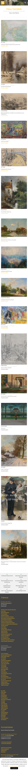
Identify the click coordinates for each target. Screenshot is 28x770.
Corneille (3, 702)
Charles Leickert (4, 625)
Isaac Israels (3, 665)
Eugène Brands (4, 698)
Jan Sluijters (3, 675)
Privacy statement (5, 749)
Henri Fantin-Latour (5, 656)
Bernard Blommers (5, 612)
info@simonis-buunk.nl (6, 738)
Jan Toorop (3, 679)
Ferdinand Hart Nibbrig (6, 660)
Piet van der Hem (4, 662)
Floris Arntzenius (4, 653)
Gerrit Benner (4, 695)
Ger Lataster (3, 709)
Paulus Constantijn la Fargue (7, 616)
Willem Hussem (4, 708)
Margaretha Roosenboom (6, 634)
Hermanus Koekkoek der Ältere (7, 622)
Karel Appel (3, 692)
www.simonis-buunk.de (6, 757)
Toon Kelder (3, 666)
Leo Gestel (3, 659)
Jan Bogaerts (4, 696)
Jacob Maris (3, 627)
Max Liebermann (4, 669)
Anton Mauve (4, 628)
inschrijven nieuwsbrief (6, 742)
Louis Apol (3, 611)
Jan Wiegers (3, 719)
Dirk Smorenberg (4, 676)
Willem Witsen (4, 682)
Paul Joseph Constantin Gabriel (7, 618)
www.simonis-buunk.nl (6, 737)
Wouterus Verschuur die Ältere (7, 639)
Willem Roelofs (4, 632)
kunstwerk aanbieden (6, 743)
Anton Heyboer (4, 706)
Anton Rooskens (4, 718)
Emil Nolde (3, 715)
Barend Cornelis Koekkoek (6, 621)
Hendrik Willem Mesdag (6, 629)
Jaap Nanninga (4, 713)
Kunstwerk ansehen (4, 45)
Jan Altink (3, 690)
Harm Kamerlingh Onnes (6, 673)
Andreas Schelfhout (5, 635)
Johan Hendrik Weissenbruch (7, 641)
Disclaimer (3, 752)
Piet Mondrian (4, 672)
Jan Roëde (3, 716)
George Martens (4, 712)
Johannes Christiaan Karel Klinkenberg (9, 624)
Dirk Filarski (3, 657)
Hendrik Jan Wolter (5, 683)
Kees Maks (3, 670)
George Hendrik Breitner (6, 655)
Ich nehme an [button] (14, 768)
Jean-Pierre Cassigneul (6, 699)
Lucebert (3, 711)
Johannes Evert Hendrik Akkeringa (8, 609)
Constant (3, 700)
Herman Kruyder (4, 667)
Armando (3, 693)
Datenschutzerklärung (13, 766)
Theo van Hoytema (5, 663)
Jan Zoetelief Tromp (5, 638)
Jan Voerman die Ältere (6, 677)
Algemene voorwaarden (6, 747)
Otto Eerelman (4, 614)
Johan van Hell (4, 705)
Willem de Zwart (4, 685)
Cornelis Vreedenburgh (6, 680)
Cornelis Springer (4, 637)
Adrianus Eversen (5, 615)
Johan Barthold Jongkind (6, 619)
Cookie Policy (4, 750)
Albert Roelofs (4, 631)
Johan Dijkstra (4, 703)
